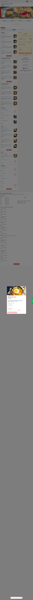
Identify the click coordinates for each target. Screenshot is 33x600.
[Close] (25, 287)
